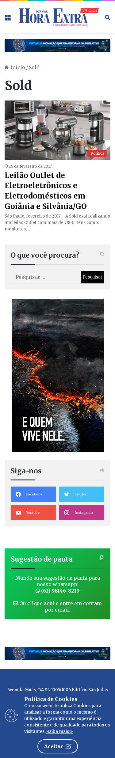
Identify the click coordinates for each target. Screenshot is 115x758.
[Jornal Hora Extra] (57, 16)
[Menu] (8, 19)
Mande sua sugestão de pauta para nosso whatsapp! (57, 584)
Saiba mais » (59, 731)
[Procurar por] (107, 19)
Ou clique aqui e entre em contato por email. (60, 606)
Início (17, 67)
